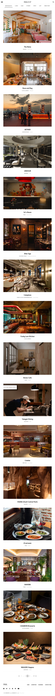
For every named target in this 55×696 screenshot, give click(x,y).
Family (29, 545)
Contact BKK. (48, 684)
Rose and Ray (27, 88)
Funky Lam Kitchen (28, 336)
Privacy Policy (22, 692)
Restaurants (8, 5)
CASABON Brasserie (27, 626)
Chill (30, 421)
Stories (28, 5)
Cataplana (27, 295)
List (40, 5)
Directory (47, 5)
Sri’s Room (27, 212)
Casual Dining (29, 214)
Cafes (16, 5)
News (34, 5)
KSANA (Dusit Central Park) (27, 502)
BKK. (5, 684)
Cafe (30, 173)
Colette (27, 460)
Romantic (31, 90)
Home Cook (30, 49)
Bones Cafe (27, 377)
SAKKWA (27, 584)
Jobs (28, 684)
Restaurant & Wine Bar (32, 256)
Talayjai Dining (27, 419)
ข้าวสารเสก (27, 543)
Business (40, 684)
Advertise (33, 684)
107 (34, 676)
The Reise (27, 47)
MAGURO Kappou (27, 667)
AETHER (28, 129)
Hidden (30, 504)
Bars (22, 5)
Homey (29, 380)
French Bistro (30, 462)
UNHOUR (27, 171)
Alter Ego (27, 253)
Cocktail (31, 132)
